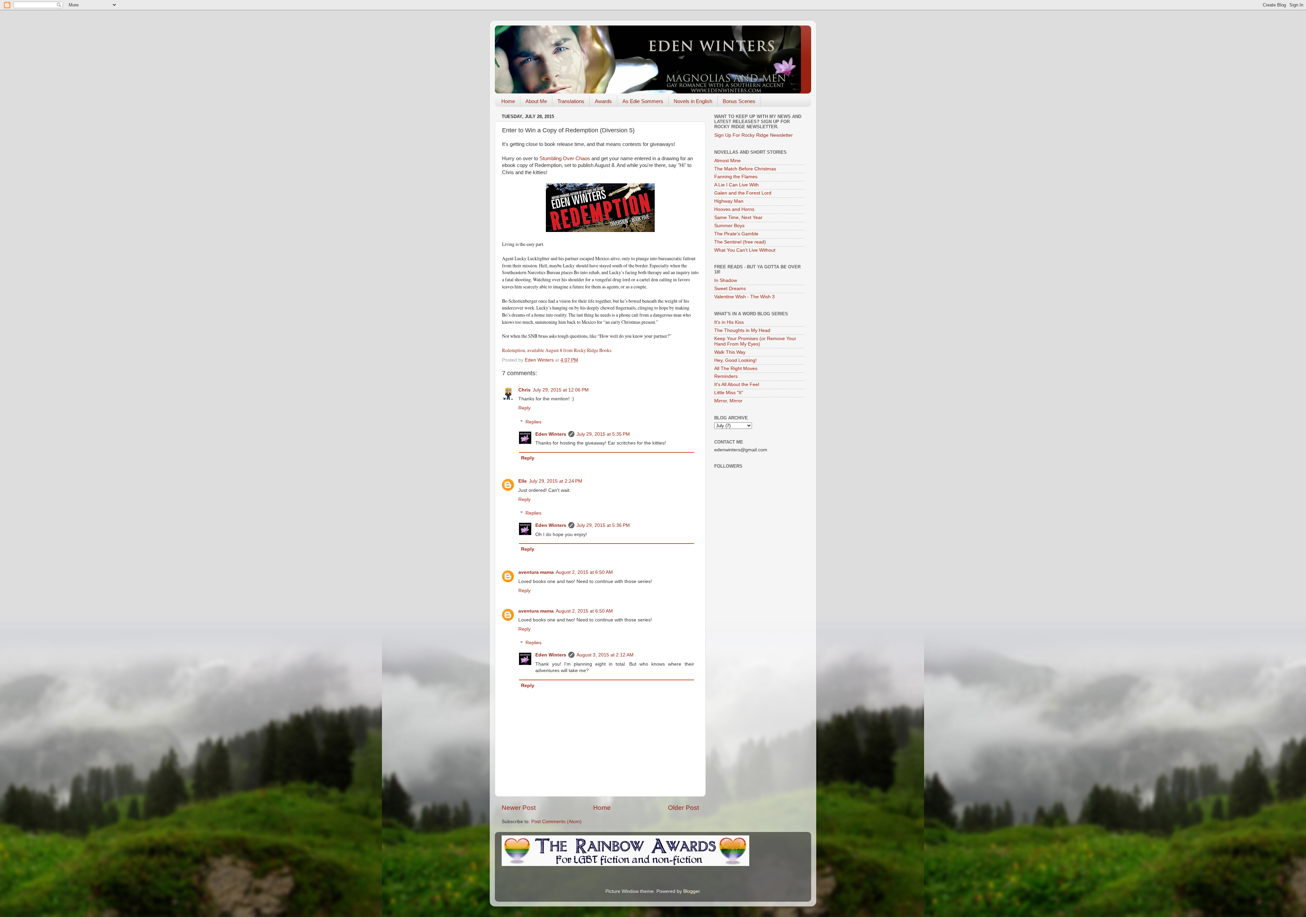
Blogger (691, 891)
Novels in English (693, 101)
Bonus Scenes (739, 101)
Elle (522, 481)
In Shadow (725, 280)
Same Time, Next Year (738, 217)
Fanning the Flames (735, 176)
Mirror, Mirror (728, 400)
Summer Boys (729, 225)
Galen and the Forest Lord (742, 193)
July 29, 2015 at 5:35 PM (603, 434)
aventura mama (536, 572)
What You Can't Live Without (744, 250)
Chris (524, 390)
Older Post (683, 807)
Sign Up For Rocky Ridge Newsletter (753, 135)
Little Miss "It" (728, 392)
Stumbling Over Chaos (565, 158)
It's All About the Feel (736, 384)
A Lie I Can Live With (736, 184)
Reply (524, 408)
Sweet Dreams (730, 288)
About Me (536, 101)
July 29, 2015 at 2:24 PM (555, 481)
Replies (533, 421)
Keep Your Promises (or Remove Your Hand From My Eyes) (755, 341)
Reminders (726, 376)
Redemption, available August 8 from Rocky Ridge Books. (558, 350)
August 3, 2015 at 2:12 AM (605, 654)
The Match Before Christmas (745, 168)
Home (508, 101)
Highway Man (728, 201)
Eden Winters (550, 434)
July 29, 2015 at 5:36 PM (603, 525)
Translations (570, 101)
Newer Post (519, 807)
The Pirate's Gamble (736, 233)
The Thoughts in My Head (742, 330)
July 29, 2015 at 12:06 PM (561, 390)
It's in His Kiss (729, 322)
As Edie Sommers (642, 101)
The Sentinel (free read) (740, 242)
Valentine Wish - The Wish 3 (744, 296)
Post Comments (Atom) (556, 821)
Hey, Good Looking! (735, 360)
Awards (603, 101)
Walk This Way (730, 352)
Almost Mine (727, 160)
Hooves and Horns (734, 209)
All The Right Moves (735, 368)
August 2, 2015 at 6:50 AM (584, 572)
